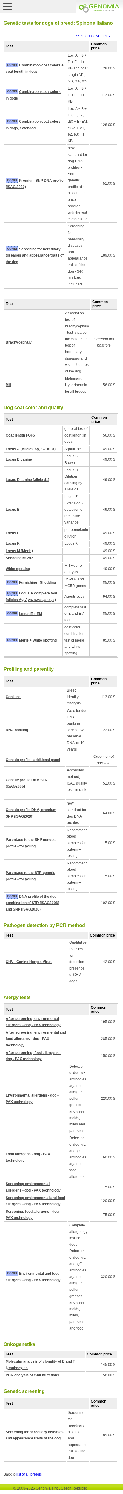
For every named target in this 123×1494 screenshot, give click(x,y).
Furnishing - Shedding (37, 582)
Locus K (13, 543)
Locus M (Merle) (19, 551)
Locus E (12, 509)
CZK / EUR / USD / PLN (91, 36)
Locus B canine (19, 459)
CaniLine (13, 697)
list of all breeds (29, 1474)
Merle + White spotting (38, 640)
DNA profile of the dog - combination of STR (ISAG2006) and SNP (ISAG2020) (32, 902)
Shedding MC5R (19, 558)
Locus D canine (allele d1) (27, 480)
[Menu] (7, 6)
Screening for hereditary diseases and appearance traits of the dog (35, 255)
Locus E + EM (30, 614)
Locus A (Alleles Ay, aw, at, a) (31, 449)
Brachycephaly (19, 342)
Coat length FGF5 (20, 435)
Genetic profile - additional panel (33, 760)
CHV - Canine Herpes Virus (29, 962)
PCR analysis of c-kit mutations (32, 1375)
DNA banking (17, 730)
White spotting (18, 569)
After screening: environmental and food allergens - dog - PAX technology (36, 1038)
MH (8, 385)
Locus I (12, 533)
